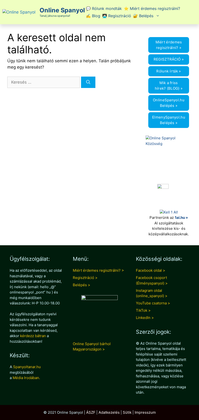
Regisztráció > (85, 277)
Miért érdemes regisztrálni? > (98, 270)
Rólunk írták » (168, 71)
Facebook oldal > (150, 270)
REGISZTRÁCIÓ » (169, 59)
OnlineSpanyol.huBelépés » (168, 103)
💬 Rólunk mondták (104, 8)
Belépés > (81, 285)
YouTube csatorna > (153, 303)
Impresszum (145, 412)
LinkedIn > (145, 317)
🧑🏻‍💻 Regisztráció (116, 15)
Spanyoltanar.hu (27, 367)
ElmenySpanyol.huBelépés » (168, 120)
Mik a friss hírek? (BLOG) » (169, 85)
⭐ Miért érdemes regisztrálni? (152, 8)
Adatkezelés (109, 412)
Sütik (127, 412)
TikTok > (143, 310)
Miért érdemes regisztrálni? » (169, 45)
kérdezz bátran (33, 335)
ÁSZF (90, 412)
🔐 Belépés (143, 15)
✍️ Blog (93, 15)
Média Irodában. (26, 377)
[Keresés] (88, 82)
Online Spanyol (62, 10)
